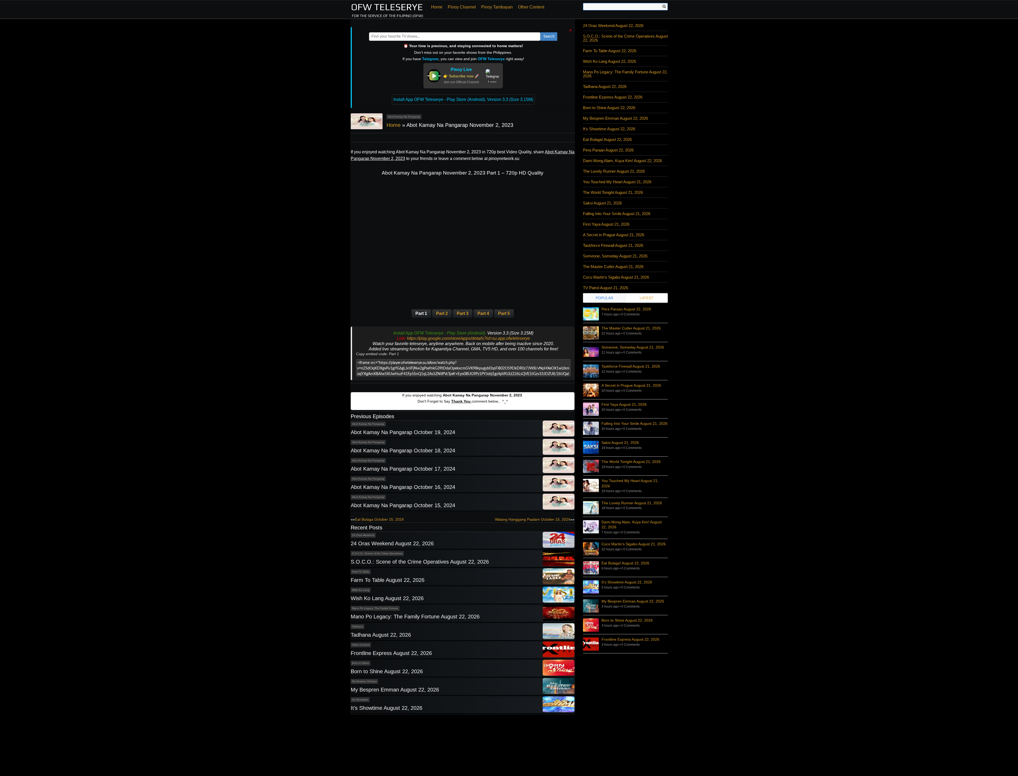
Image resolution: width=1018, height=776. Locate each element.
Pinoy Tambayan (497, 7)
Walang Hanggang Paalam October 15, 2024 (532, 519)
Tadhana (357, 626)
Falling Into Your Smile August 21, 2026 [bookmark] (635, 423)
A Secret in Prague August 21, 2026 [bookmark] (631, 385)
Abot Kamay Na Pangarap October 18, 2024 (403, 450)
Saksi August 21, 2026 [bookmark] (620, 442)
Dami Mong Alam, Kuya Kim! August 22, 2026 (622, 161)
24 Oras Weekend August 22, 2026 (392, 543)
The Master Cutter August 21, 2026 (613, 267)
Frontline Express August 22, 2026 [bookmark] (630, 639)
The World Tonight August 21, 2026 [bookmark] (631, 462)
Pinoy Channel (462, 7)
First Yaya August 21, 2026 (606, 224)
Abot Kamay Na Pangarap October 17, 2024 (403, 469)
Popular (604, 298)
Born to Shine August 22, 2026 (387, 671)
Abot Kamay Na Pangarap (404, 116)
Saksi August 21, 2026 (602, 203)
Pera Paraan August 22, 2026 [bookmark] (626, 309)
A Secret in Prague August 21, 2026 (613, 235)
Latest (646, 298)
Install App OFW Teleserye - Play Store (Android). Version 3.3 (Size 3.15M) (463, 99)
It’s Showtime (360, 699)
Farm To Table (360, 571)
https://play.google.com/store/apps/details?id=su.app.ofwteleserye (468, 338)
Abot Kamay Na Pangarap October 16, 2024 (403, 487)
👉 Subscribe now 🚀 (461, 76)
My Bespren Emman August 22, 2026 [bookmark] (633, 601)
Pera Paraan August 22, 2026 (608, 150)
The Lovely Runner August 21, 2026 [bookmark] (632, 503)
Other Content (531, 7)
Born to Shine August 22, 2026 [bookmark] (627, 620)
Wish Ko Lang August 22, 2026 (387, 598)
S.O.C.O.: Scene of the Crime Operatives (377, 553)
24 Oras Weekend (363, 535)
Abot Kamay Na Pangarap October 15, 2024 (403, 505)
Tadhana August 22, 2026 (381, 635)
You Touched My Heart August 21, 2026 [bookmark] (630, 483)
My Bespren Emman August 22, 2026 (395, 690)
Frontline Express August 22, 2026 (391, 653)
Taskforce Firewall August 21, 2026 (613, 245)
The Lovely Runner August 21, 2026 (614, 171)
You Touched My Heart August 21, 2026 (617, 182)
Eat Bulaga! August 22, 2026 (607, 139)
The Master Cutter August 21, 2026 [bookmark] (631, 328)
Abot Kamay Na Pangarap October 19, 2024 (403, 432)
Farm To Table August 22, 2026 (387, 580)
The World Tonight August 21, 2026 (613, 192)
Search (549, 36)
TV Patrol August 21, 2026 (605, 288)
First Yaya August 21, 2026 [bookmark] (624, 404)
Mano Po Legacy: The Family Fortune (375, 608)
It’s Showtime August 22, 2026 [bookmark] (627, 582)
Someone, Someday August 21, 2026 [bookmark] (633, 347)
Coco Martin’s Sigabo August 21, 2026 (616, 277)
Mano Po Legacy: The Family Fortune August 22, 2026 (415, 616)
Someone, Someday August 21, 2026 (615, 256)
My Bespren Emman (364, 681)
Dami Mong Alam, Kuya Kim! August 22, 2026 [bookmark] (632, 524)
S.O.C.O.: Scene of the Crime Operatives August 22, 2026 (420, 562)
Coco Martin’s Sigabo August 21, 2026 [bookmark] (634, 544)
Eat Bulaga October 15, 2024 (379, 519)
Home (436, 7)
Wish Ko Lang (360, 589)
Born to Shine (360, 663)
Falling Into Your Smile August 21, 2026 (616, 214)
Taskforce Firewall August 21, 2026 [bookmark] (631, 366)
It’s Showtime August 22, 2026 (386, 708)
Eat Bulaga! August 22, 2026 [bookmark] (625, 563)
